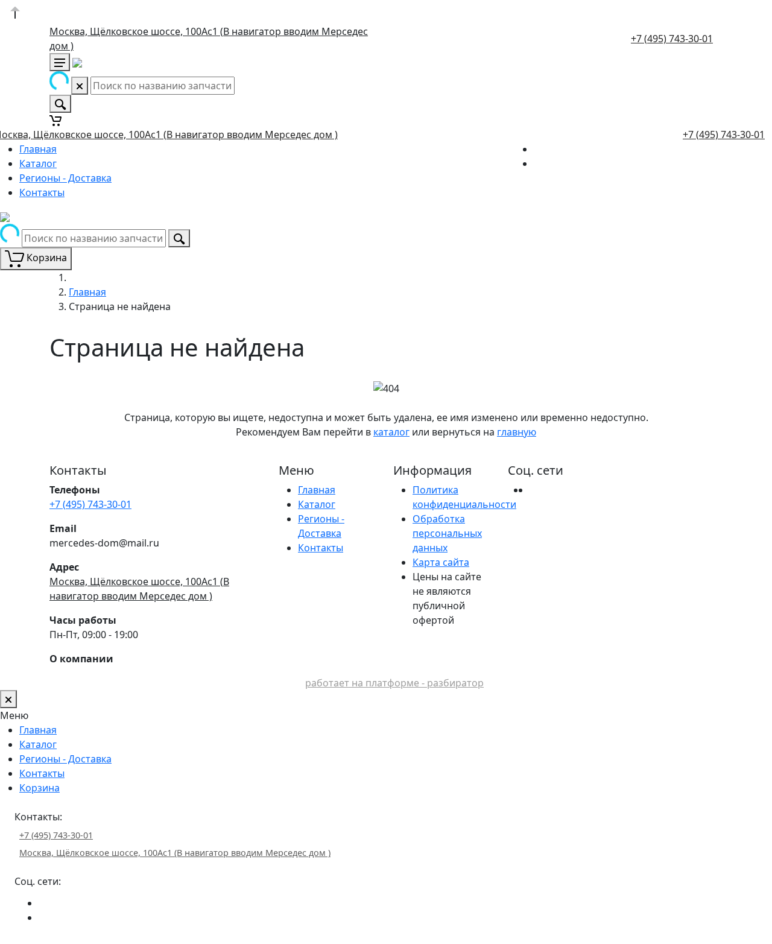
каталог (391, 432)
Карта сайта (441, 562)
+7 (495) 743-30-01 (672, 38)
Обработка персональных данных (447, 533)
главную (516, 432)
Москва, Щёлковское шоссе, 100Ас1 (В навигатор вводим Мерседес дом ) (175, 852)
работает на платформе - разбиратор (394, 682)
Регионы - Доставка (65, 178)
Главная (38, 149)
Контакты (42, 192)
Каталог (38, 163)
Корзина (39, 787)
